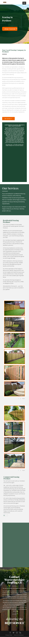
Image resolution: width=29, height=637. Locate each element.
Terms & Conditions (19, 635)
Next (23, 398)
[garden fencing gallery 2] (14, 331)
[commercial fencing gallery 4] (14, 451)
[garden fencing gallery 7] (14, 395)
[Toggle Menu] (24, 3)
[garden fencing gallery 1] (14, 315)
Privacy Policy (8, 635)
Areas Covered (9, 29)
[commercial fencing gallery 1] (14, 420)
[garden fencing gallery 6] (14, 379)
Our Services (8, 118)
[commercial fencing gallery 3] (13, 435)
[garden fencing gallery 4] (14, 347)
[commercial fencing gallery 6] (14, 467)
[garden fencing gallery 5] (14, 363)
